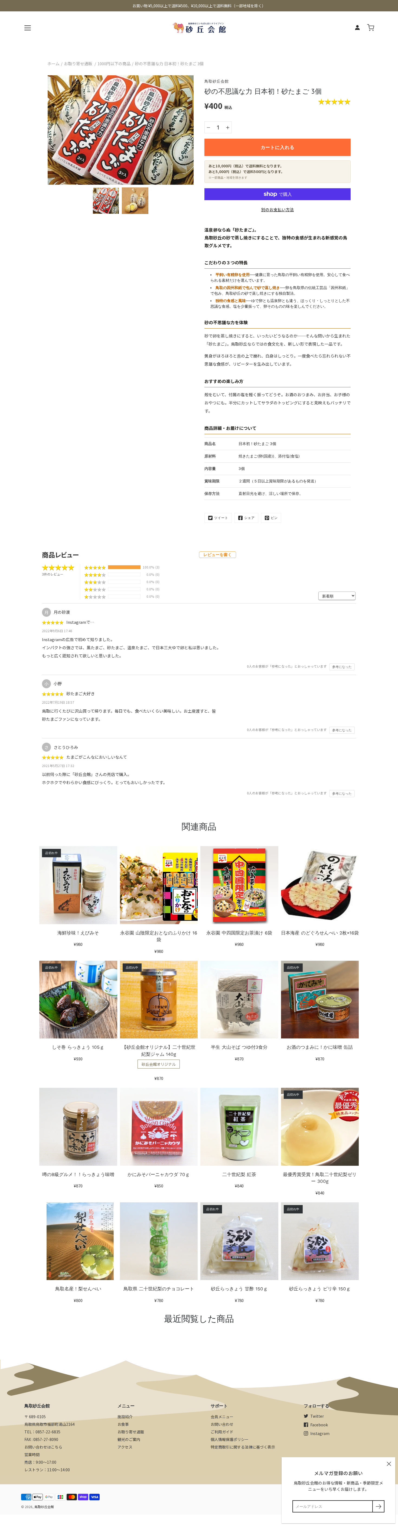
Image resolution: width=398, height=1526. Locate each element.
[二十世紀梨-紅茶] (239, 1127)
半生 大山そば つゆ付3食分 (239, 1047)
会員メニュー (222, 1416)
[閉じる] (388, 1463)
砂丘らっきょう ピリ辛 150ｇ (320, 1288)
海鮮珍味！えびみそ (78, 933)
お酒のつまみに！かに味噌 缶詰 (320, 1047)
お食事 (123, 1424)
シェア (249, 518)
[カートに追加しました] (370, 27)
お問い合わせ (222, 1424)
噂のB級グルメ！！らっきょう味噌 (78, 1174)
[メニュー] (28, 28)
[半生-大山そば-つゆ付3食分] (239, 1000)
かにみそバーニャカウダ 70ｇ (159, 1174)
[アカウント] (357, 27)
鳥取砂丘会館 (44, 1506)
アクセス (125, 1447)
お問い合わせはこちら (43, 1447)
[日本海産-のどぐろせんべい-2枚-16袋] (320, 885)
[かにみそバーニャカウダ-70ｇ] (159, 1127)
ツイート (221, 518)
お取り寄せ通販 (78, 63)
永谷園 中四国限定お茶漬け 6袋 (239, 933)
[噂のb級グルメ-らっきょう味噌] (78, 1127)
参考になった (342, 667)
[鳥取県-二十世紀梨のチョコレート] (159, 1241)
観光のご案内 (129, 1439)
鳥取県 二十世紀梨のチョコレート (158, 1288)
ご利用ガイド (222, 1431)
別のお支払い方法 (277, 209)
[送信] (378, 1506)
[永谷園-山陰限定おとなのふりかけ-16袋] (159, 885)
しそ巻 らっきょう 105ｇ (78, 1047)
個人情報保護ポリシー (230, 1439)
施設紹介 (125, 1416)
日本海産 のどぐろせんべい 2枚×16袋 (320, 933)
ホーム (53, 63)
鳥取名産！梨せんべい (78, 1288)
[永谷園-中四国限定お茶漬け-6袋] (239, 885)
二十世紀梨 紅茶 (239, 1174)
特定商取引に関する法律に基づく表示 (243, 1447)
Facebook (319, 1424)
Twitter (317, 1416)
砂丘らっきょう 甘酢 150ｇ (239, 1288)
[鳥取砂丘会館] (199, 27)
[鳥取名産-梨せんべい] (78, 1241)
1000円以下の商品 (114, 63)
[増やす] (228, 127)
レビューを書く (217, 554)
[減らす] (208, 127)
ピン (274, 518)
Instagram (320, 1433)
